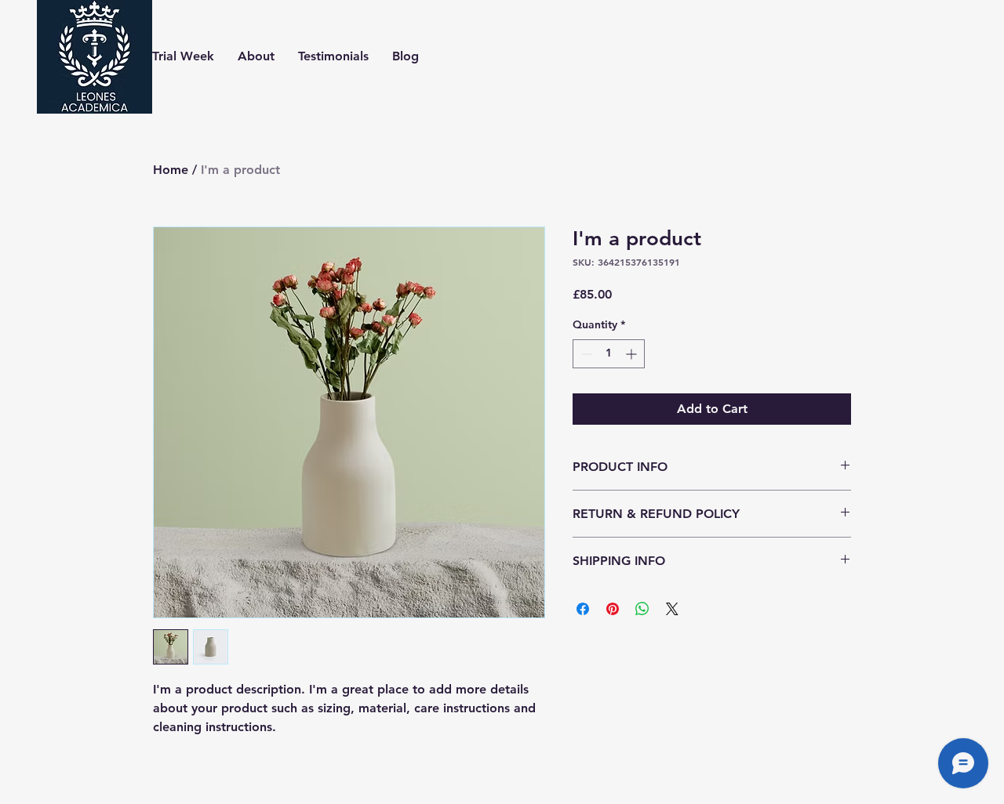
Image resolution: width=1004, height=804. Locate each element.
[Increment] (632, 354)
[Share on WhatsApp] (642, 608)
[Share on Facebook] (582, 608)
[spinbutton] (609, 354)
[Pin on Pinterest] (612, 608)
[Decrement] (585, 354)
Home (170, 169)
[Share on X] (672, 608)
